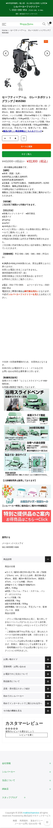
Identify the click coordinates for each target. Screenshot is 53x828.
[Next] (47, 53)
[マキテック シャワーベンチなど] (26, 494)
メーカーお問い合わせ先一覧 (28, 823)
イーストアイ (17, 543)
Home (4, 30)
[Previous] (6, 53)
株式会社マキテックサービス (37, 815)
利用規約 (24, 820)
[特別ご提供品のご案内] (26, 516)
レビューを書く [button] (26, 735)
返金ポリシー (37, 820)
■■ (22, 131)
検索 (15, 820)
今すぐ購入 (26, 154)
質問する (6, 537)
